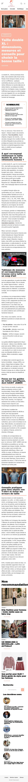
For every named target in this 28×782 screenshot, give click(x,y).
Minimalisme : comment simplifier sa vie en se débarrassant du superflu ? (14, 736)
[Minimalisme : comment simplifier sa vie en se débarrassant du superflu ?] (6, 729)
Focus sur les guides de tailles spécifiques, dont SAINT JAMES (13, 119)
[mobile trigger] (3, 3)
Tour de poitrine (13, 135)
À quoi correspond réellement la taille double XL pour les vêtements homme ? (14, 109)
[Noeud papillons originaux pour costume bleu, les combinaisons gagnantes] (6, 714)
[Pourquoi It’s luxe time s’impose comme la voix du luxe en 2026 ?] (6, 743)
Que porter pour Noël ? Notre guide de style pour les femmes (14, 676)
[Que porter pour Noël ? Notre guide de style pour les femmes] (14, 661)
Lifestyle (6, 35)
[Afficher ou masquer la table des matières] (22, 105)
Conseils (3, 639)
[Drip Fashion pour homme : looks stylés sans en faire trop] (14, 597)
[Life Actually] (11, 3)
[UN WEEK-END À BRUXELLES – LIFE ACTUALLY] (14, 629)
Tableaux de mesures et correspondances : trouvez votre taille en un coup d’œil (14, 114)
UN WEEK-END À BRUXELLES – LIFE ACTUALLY (11, 644)
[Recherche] (21, 3)
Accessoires (7, 761)
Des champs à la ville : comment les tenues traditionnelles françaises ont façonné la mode (13, 708)
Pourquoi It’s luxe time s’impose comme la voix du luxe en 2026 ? (13, 750)
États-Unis (16, 180)
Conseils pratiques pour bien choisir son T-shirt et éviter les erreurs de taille (13, 124)
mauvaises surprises (8, 223)
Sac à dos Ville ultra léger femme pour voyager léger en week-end (14, 763)
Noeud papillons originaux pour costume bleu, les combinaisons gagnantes (13, 722)
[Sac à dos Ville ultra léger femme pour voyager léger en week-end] (6, 756)
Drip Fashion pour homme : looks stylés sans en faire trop (14, 612)
